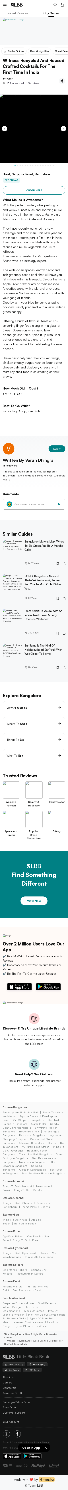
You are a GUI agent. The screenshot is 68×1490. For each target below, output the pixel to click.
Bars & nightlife (33, 1334)
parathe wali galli (13, 1286)
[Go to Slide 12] (43, 165)
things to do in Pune (25, 1240)
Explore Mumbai (13, 1181)
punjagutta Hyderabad (39, 1256)
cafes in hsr (38, 1123)
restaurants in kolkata (29, 1273)
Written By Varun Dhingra (28, 460)
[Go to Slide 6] (27, 165)
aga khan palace (13, 1236)
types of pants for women (31, 1326)
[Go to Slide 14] (48, 165)
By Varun (8, 78)
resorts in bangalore (32, 1135)
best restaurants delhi (27, 1290)
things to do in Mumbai (17, 1186)
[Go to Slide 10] (38, 165)
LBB (5, 1334)
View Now (34, 901)
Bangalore (16, 1334)
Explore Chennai (13, 1198)
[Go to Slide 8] (33, 165)
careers (7, 1382)
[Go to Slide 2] (17, 165)
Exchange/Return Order (17, 1402)
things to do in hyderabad (19, 1253)
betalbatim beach (25, 1223)
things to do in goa (15, 1219)
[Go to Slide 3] (20, 165)
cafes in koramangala (32, 1169)
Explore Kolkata (13, 1264)
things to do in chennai (17, 1202)
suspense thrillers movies (18, 1303)
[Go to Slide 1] (15, 165)
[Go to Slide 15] (50, 165)
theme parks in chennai (36, 1206)
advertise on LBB (13, 1393)
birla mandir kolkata (15, 1269)
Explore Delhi (11, 1281)
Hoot (9, 1337)
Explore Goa (11, 1214)
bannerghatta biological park (21, 1112)
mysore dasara (29, 1116)
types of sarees (34, 1310)
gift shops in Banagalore (28, 1120)
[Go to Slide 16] (53, 165)
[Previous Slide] (4, 128)
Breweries (51, 1334)
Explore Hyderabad (15, 1248)
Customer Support (14, 1412)
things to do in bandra (28, 1190)
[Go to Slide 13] (45, 165)
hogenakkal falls (29, 1131)
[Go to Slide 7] (30, 165)
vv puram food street (35, 1146)
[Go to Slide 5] (25, 165)
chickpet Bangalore (31, 1142)
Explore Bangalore (15, 1107)
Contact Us (9, 1387)
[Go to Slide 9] (35, 165)
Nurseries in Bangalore (33, 1161)
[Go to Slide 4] (22, 165)
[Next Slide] (63, 128)
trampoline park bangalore (35, 1154)
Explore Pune (11, 1231)
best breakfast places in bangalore (43, 1173)
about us (8, 1377)
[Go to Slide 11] (40, 165)
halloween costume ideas (27, 1322)
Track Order (10, 1407)
